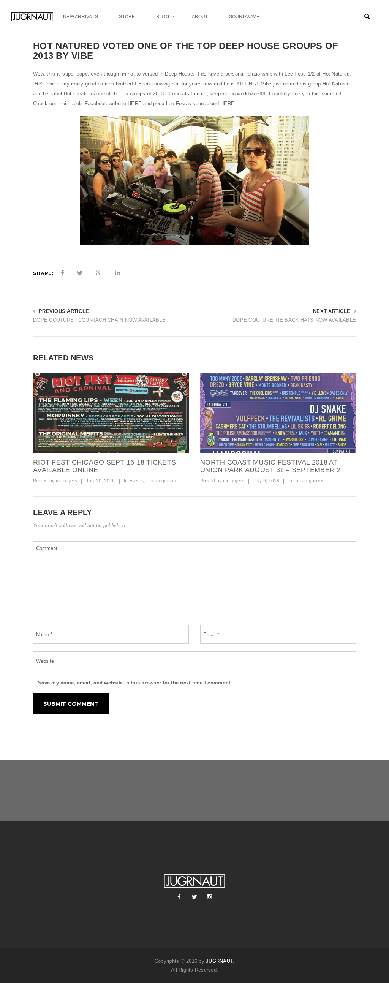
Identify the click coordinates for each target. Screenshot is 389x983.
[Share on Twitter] (80, 273)
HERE (135, 103)
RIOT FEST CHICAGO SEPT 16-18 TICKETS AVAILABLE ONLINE (104, 466)
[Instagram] (209, 897)
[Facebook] (179, 897)
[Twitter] (194, 897)
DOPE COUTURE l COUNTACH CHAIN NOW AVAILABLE (99, 320)
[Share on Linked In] (117, 273)
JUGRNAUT (219, 961)
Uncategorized (162, 481)
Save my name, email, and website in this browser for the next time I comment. (135, 683)
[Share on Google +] (99, 273)
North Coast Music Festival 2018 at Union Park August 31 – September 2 (270, 466)
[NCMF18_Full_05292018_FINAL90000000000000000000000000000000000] (278, 413)
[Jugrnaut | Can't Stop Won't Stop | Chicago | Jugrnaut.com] (32, 16)
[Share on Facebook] (62, 273)
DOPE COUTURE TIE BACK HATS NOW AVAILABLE (294, 320)
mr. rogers (66, 481)
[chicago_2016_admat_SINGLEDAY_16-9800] (111, 413)
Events (136, 481)
